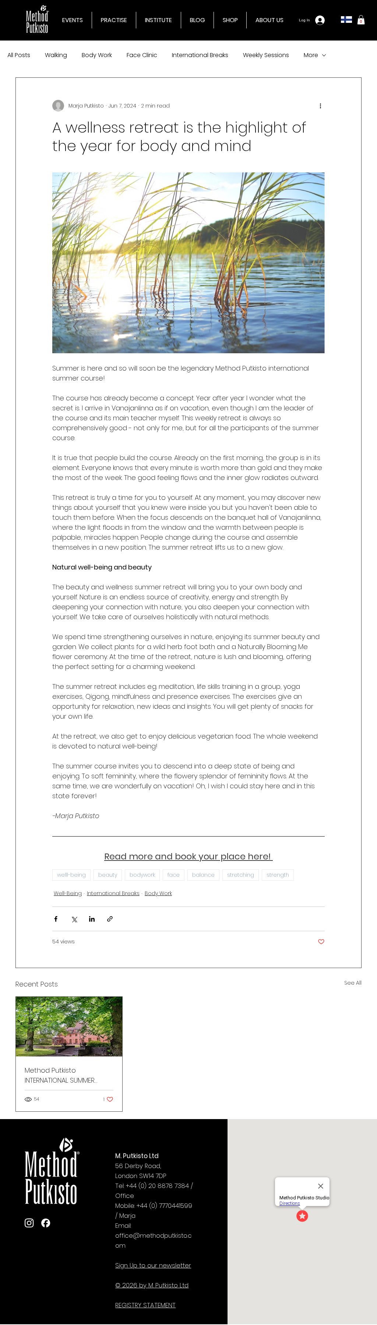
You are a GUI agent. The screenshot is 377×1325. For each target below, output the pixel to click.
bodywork (142, 875)
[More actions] (320, 105)
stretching (240, 875)
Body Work (97, 55)
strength (278, 875)
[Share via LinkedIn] (91, 918)
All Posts (18, 55)
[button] (158, 20)
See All (353, 982)
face (174, 875)
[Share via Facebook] (55, 918)
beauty (107, 875)
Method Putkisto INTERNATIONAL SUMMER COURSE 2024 (60, 1075)
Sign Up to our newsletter (153, 1265)
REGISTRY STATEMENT (145, 1305)
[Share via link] (109, 918)
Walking (56, 55)
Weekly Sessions (266, 55)
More (311, 55)
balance (203, 875)
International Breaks (200, 55)
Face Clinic (142, 55)
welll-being (71, 875)
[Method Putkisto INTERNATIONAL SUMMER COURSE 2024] (69, 1026)
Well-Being (68, 893)
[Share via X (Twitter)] (73, 918)
